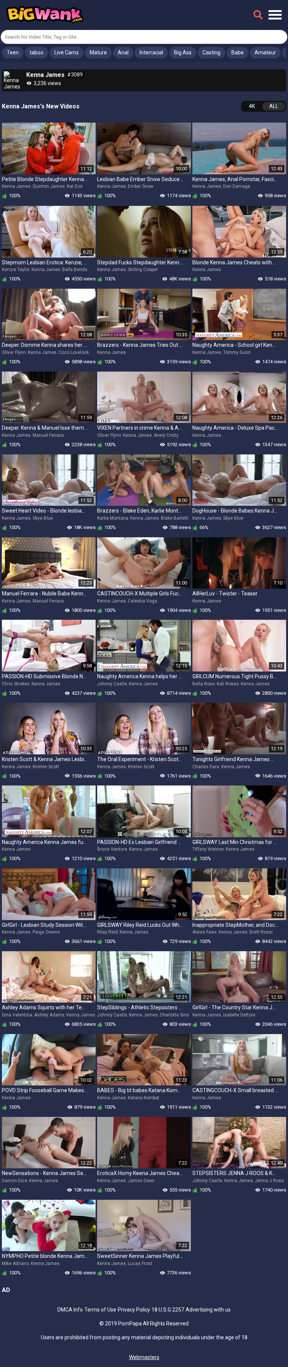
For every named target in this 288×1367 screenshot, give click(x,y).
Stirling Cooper (143, 269)
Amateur (265, 52)
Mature (98, 52)
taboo (37, 52)
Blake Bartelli (174, 518)
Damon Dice (14, 1180)
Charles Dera (205, 766)
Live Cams (66, 52)
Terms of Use (100, 1310)
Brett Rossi (261, 932)
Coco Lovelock (73, 352)
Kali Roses (228, 683)
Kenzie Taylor (16, 269)
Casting (211, 52)
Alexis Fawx (204, 932)
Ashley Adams (49, 1015)
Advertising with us (208, 1310)
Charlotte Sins (174, 1015)
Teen (13, 52)
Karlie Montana (112, 518)
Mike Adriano (15, 1263)
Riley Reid (107, 932)
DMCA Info (70, 1310)
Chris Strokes (16, 683)
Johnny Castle (112, 683)
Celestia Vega (142, 601)
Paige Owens (46, 932)
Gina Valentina (17, 1015)
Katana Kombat (143, 1097)
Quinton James (49, 186)
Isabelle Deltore (239, 1015)
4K (252, 106)
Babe (237, 52)
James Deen (141, 1180)
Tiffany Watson (208, 849)
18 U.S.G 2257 (168, 1310)
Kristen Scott (46, 766)
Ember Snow (140, 186)
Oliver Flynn (14, 352)
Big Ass (183, 52)
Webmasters (144, 1357)
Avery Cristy (166, 435)
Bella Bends (74, 269)
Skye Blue (43, 518)
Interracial (151, 52)
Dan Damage (236, 186)
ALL (273, 106)
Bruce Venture (112, 849)
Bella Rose (203, 683)
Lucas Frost (140, 1263)
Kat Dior (75, 186)
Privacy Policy (134, 1310)
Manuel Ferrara (48, 435)
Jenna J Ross (269, 1180)
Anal (123, 52)
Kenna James (16, 186)
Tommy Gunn (236, 352)
